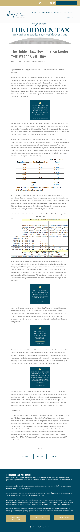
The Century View (60, 13)
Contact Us (69, 17)
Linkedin (55, 456)
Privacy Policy (40, 517)
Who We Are (36, 13)
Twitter (40, 456)
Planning (27, 61)
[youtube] (54, 3)
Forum (70, 13)
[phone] (40, 3)
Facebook (25, 456)
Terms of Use (64, 517)
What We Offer (47, 13)
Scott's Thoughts (38, 61)
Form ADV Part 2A (56, 504)
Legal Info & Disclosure (16, 518)
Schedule (61, 3)
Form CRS (68, 504)
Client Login (71, 3)
